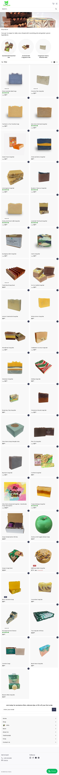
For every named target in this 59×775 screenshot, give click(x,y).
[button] (5, 93)
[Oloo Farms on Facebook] (33, 758)
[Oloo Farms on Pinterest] (38, 758)
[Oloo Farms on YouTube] (36, 758)
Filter (5, 62)
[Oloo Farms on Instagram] (30, 758)
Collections (8, 21)
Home (2, 21)
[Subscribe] (54, 709)
